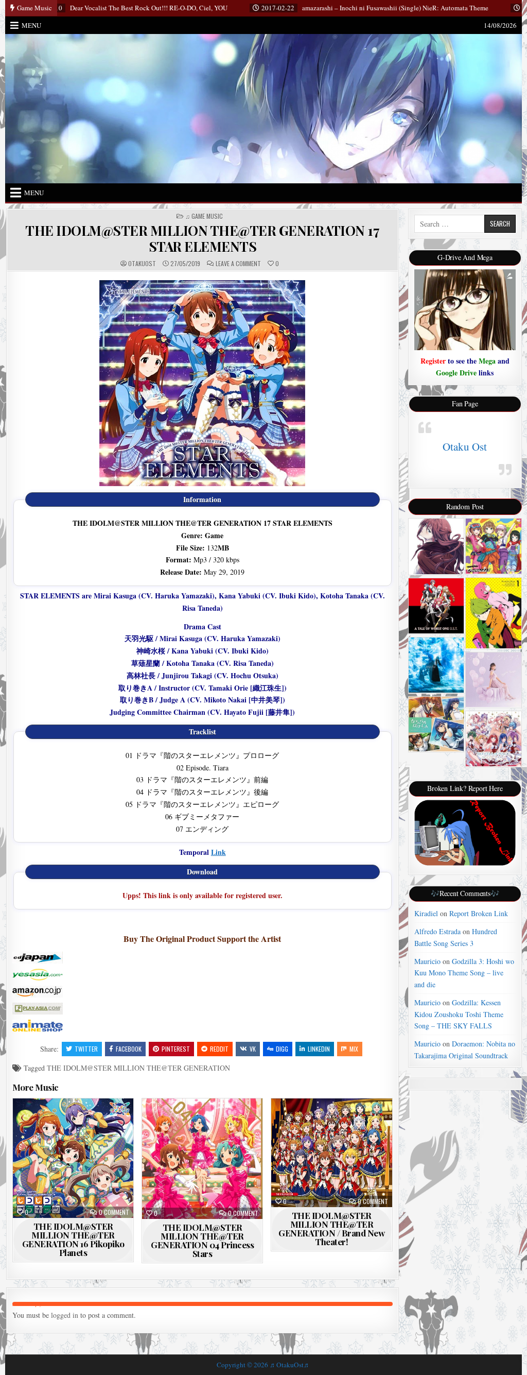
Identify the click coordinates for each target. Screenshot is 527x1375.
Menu (31, 25)
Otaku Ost (465, 446)
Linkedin (319, 1048)
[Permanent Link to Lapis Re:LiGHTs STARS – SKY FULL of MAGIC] (493, 738)
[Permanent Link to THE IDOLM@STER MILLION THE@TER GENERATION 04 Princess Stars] (202, 1158)
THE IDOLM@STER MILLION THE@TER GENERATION (138, 1068)
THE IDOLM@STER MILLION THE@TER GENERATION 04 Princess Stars (202, 1240)
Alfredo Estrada (437, 931)
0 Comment (114, 1212)
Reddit (219, 1048)
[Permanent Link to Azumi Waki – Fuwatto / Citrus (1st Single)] (493, 679)
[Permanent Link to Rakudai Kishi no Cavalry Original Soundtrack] (436, 605)
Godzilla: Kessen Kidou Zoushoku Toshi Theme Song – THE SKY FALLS (458, 1014)
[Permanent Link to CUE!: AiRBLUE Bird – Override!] (493, 546)
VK (253, 1048)
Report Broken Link (478, 913)
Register (433, 360)
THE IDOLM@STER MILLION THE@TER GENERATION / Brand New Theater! (331, 1228)
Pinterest (176, 1048)
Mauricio (427, 961)
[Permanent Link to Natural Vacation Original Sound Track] (436, 724)
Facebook (129, 1048)
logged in (64, 1315)
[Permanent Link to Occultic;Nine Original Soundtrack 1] (493, 613)
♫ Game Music (204, 216)
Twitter (86, 1048)
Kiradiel (426, 913)
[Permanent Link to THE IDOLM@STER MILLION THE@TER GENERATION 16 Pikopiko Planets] (73, 1157)
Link (218, 852)
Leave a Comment (238, 264)
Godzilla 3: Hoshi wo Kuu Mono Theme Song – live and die (464, 972)
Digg (282, 1048)
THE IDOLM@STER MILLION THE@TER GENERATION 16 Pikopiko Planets (73, 1239)
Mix (353, 1048)
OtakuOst (142, 264)
